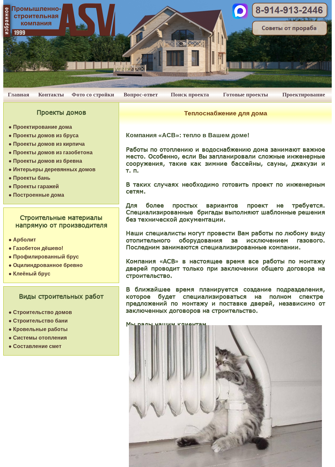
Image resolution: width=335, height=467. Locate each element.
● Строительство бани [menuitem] (38, 321)
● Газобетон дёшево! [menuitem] (36, 248)
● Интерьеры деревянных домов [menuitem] (52, 169)
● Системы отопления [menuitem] (38, 338)
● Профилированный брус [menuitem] (44, 256)
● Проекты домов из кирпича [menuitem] (47, 144)
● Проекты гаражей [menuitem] (34, 186)
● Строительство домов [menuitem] (40, 312)
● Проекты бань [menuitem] (29, 178)
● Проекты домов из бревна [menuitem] (45, 161)
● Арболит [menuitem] (22, 239)
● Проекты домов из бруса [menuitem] (44, 135)
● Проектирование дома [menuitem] (40, 127)
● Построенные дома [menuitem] (36, 195)
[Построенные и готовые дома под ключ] (167, 86)
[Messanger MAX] (240, 17)
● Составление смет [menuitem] (35, 346)
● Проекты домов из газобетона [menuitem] (51, 152)
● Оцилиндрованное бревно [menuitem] (46, 265)
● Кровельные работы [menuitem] (38, 329)
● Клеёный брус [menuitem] (29, 273)
